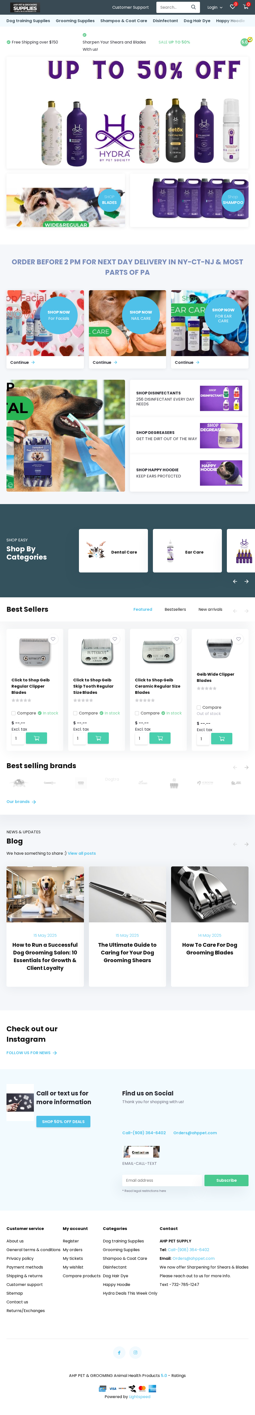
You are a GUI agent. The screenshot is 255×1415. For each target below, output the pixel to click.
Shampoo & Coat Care (123, 21)
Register (71, 1241)
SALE (98, 42)
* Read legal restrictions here (144, 1191)
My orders (72, 1250)
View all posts (82, 853)
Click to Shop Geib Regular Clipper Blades (30, 686)
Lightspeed (139, 1397)
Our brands (18, 801)
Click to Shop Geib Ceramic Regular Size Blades (157, 686)
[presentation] (235, 582)
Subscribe (226, 1180)
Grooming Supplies (75, 21)
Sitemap (14, 1293)
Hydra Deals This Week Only (130, 1293)
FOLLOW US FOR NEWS (29, 1053)
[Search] (194, 7)
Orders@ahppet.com (195, 1133)
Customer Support (130, 7)
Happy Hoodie (230, 21)
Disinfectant (165, 21)
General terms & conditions (33, 1250)
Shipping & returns (24, 1276)
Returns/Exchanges (25, 1311)
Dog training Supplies (28, 21)
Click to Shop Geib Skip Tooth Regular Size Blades (93, 686)
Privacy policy (20, 1258)
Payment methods (24, 1267)
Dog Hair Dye (197, 21)
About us (15, 1241)
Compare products (82, 1276)
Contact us (17, 1302)
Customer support (24, 1284)
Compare (26, 713)
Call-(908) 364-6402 (144, 1133)
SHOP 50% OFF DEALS (63, 1122)
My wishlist (73, 1267)
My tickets (73, 1258)
